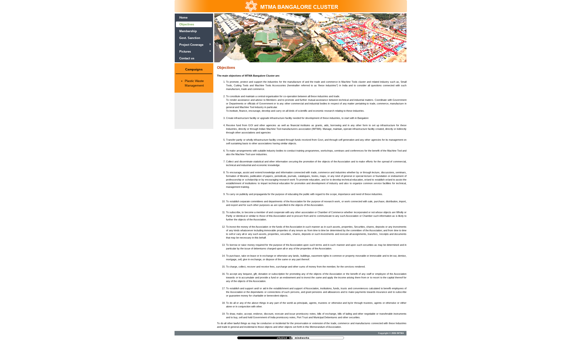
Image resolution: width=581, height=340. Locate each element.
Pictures (185, 51)
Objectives (186, 24)
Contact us (186, 58)
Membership (188, 31)
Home (183, 17)
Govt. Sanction (189, 38)
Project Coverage (191, 44)
